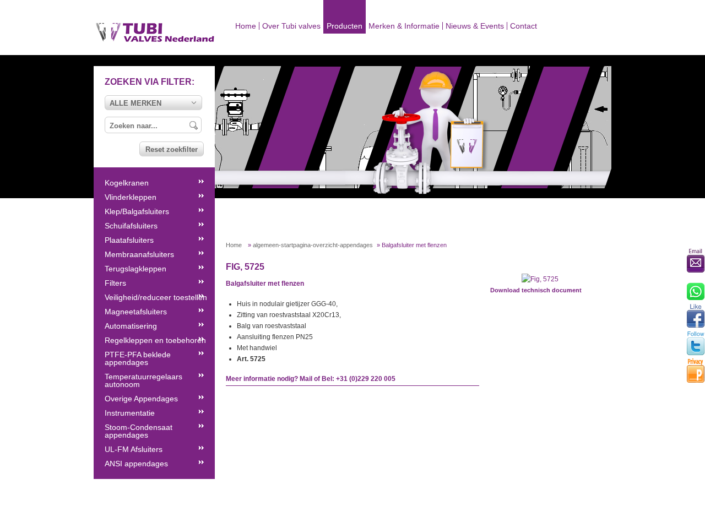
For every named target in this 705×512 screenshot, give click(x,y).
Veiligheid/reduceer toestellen (156, 297)
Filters (115, 283)
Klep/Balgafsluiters (137, 211)
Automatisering (131, 326)
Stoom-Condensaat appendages (138, 431)
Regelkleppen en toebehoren (155, 340)
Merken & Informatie (404, 25)
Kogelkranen (127, 182)
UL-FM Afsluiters (133, 449)
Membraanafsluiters (139, 254)
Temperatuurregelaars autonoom (143, 380)
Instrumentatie (130, 412)
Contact (523, 25)
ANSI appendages (136, 463)
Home (245, 25)
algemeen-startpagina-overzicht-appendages (313, 245)
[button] (153, 102)
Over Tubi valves (291, 25)
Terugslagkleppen (135, 268)
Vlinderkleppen (130, 197)
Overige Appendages (141, 398)
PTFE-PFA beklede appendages (138, 358)
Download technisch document (536, 290)
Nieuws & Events (475, 25)
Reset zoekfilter (171, 149)
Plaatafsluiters (129, 240)
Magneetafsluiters (136, 311)
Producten (344, 25)
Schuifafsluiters (131, 225)
